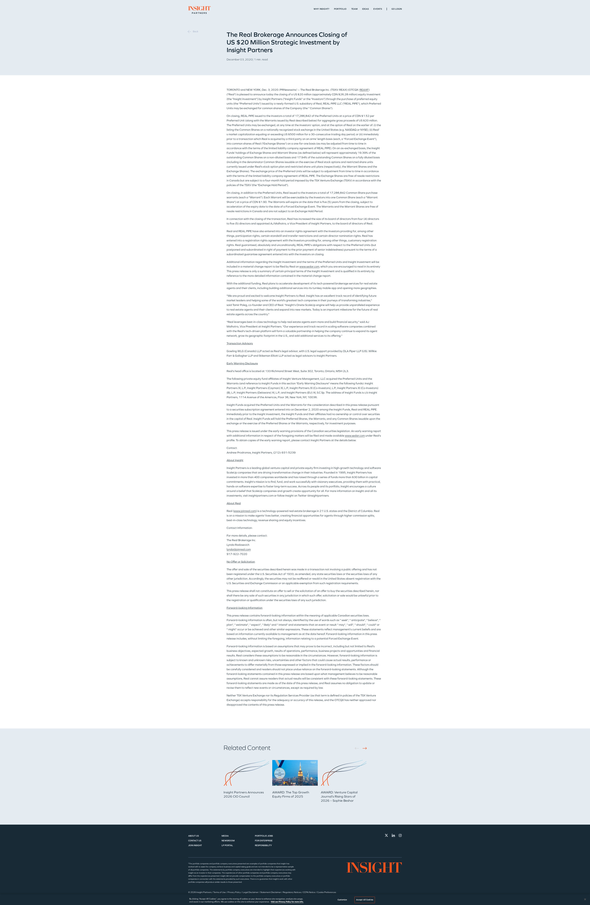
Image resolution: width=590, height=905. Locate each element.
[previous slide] (358, 748)
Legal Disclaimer (251, 892)
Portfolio (340, 9)
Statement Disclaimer (270, 892)
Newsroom (228, 840)
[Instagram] (400, 835)
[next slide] (363, 748)
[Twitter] (386, 835)
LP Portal (227, 845)
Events (377, 9)
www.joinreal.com (245, 511)
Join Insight (195, 845)
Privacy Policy (234, 892)
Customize (342, 900)
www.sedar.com (309, 266)
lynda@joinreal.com (239, 549)
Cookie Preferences (326, 892)
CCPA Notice (309, 892)
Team (354, 9)
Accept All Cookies (364, 900)
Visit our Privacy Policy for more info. (287, 902)
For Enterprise (264, 840)
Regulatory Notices (292, 892)
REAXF (364, 89)
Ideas (365, 9)
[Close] (585, 899)
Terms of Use (219, 892)
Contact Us (194, 840)
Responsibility (263, 845)
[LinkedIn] (393, 835)
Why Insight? (321, 9)
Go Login (396, 9)
